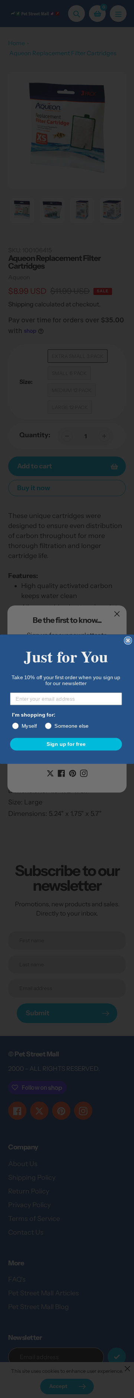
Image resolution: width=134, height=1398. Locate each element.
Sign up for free (66, 744)
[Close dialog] (128, 640)
